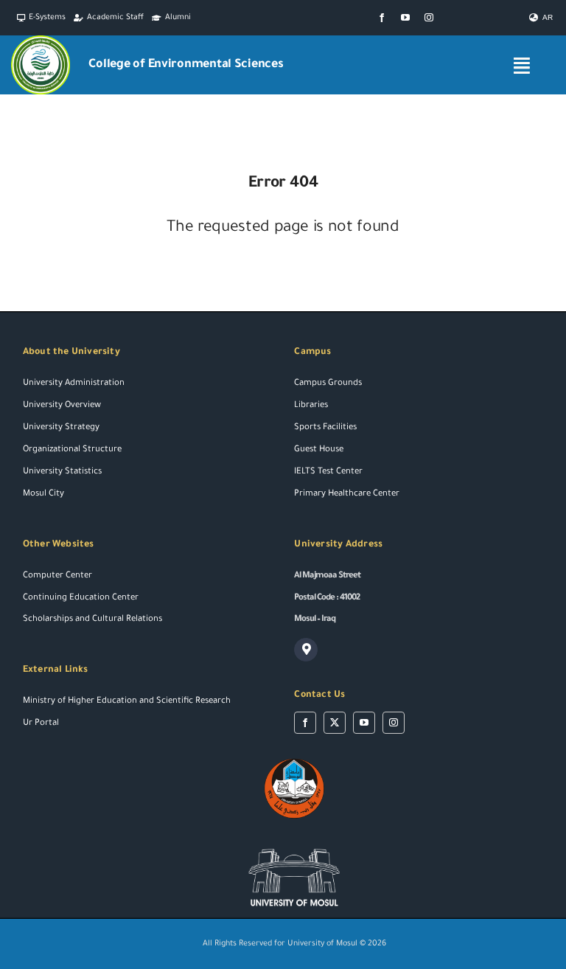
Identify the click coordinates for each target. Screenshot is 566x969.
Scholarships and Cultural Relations (92, 620)
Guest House (318, 450)
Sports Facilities (325, 428)
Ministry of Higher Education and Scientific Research (127, 701)
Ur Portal (41, 724)
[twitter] (335, 723)
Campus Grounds (328, 384)
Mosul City (43, 494)
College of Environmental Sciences (185, 65)
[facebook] (381, 17)
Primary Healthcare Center (346, 494)
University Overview (62, 406)
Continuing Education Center (81, 598)
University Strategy (61, 428)
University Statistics (62, 472)
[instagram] (428, 17)
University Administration (74, 384)
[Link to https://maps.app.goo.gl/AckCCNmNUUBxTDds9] (306, 649)
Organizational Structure (72, 450)
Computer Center (57, 576)
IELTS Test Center (328, 472)
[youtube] (405, 17)
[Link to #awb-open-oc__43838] (522, 65)
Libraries (311, 406)
